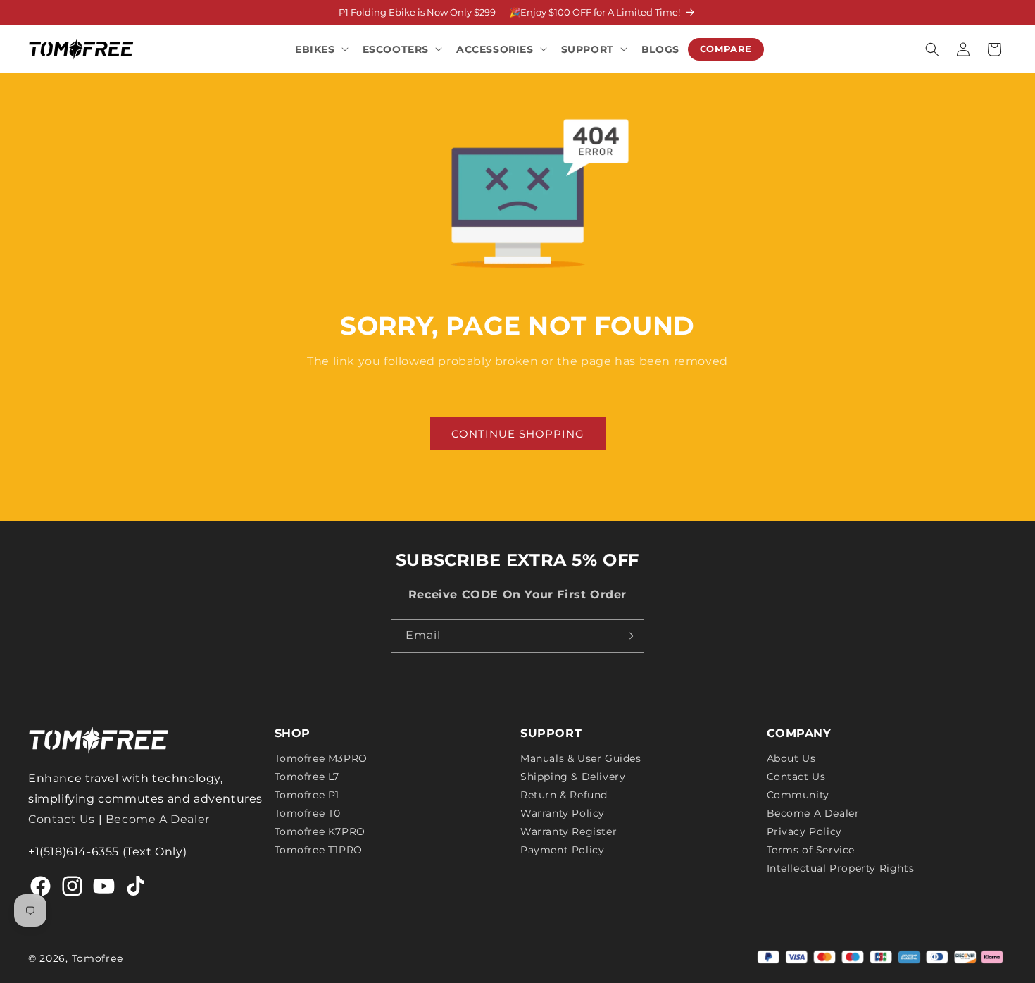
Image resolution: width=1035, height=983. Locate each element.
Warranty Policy (562, 813)
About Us (791, 759)
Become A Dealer (158, 819)
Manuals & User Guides (580, 759)
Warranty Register (568, 831)
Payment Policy (562, 849)
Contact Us (61, 819)
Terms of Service (811, 849)
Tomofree (97, 958)
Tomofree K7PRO (320, 831)
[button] (320, 48)
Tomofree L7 (307, 776)
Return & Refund (564, 795)
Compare (726, 48)
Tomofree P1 (307, 795)
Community (798, 795)
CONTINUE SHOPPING (517, 433)
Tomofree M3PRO (321, 759)
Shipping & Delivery (572, 776)
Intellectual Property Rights (841, 868)
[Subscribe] (628, 636)
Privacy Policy (804, 831)
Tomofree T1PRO (319, 849)
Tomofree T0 (308, 813)
